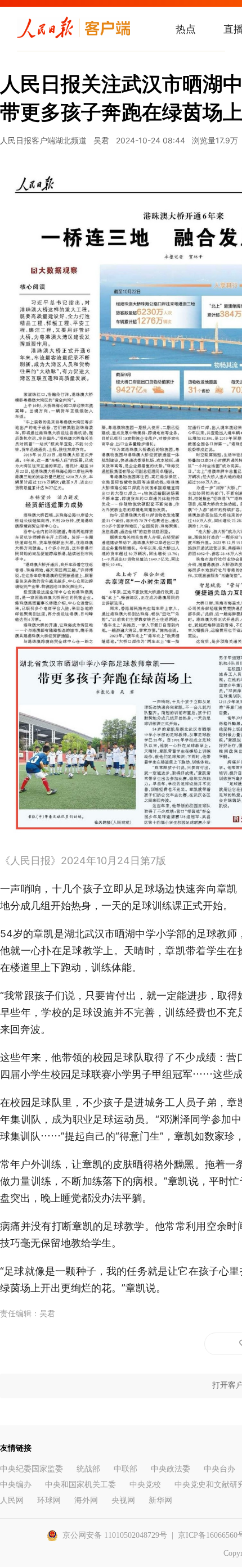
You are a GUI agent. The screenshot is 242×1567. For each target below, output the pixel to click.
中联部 (125, 1469)
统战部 (88, 1469)
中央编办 (16, 1484)
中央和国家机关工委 (80, 1484)
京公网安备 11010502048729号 (114, 1535)
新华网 (160, 1500)
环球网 (49, 1500)
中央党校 (145, 1484)
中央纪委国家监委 (31, 1469)
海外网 (86, 1500)
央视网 (123, 1500)
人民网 (12, 1500)
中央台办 (219, 1469)
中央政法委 (170, 1469)
